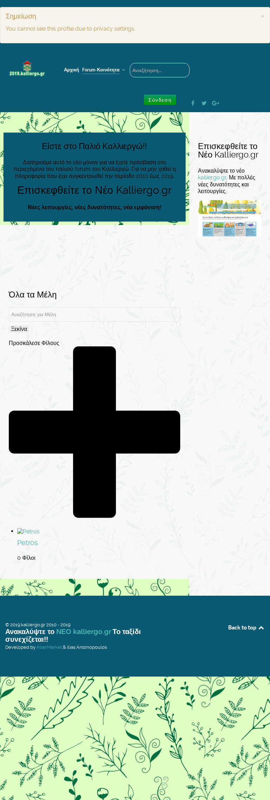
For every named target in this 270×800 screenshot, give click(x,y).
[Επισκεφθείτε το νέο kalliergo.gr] (229, 218)
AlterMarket (49, 647)
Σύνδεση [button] (160, 100)
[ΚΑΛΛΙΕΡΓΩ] (27, 68)
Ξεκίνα (19, 329)
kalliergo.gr (212, 177)
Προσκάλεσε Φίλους (34, 343)
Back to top (242, 627)
